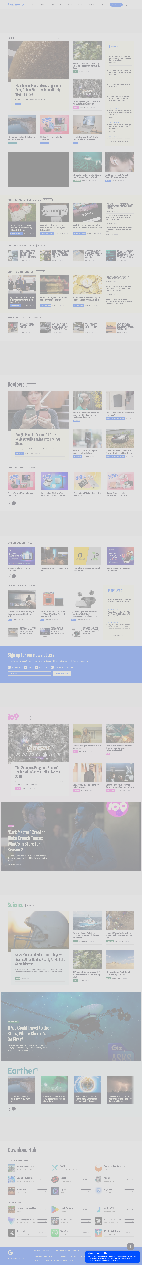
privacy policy (114, 1258)
